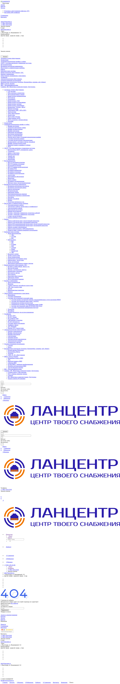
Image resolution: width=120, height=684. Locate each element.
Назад (10, 536)
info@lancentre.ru (6, 29)
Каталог (3, 616)
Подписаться (4, 610)
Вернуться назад (6, 603)
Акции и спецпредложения (9, 615)
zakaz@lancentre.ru (6, 21)
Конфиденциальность (7, 680)
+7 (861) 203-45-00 (6, 23)
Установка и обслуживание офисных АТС (17, 11)
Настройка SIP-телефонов (12, 12)
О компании (4, 626)
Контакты (4, 627)
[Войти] (1, 495)
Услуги (3, 618)
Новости (3, 624)
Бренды (3, 619)
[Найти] (2, 392)
